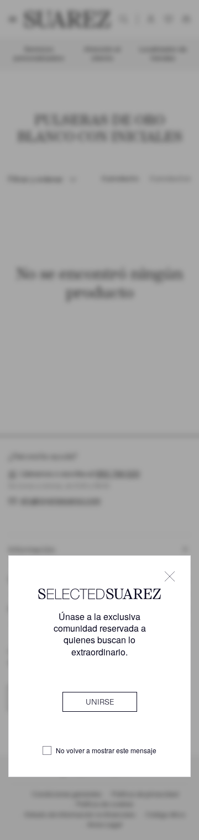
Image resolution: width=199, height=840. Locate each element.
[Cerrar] (170, 576)
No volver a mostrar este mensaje (106, 750)
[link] (99, 702)
